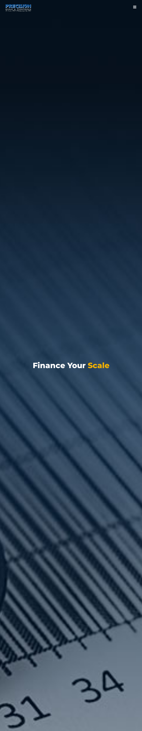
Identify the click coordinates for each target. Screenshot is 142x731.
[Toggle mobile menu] (135, 7)
